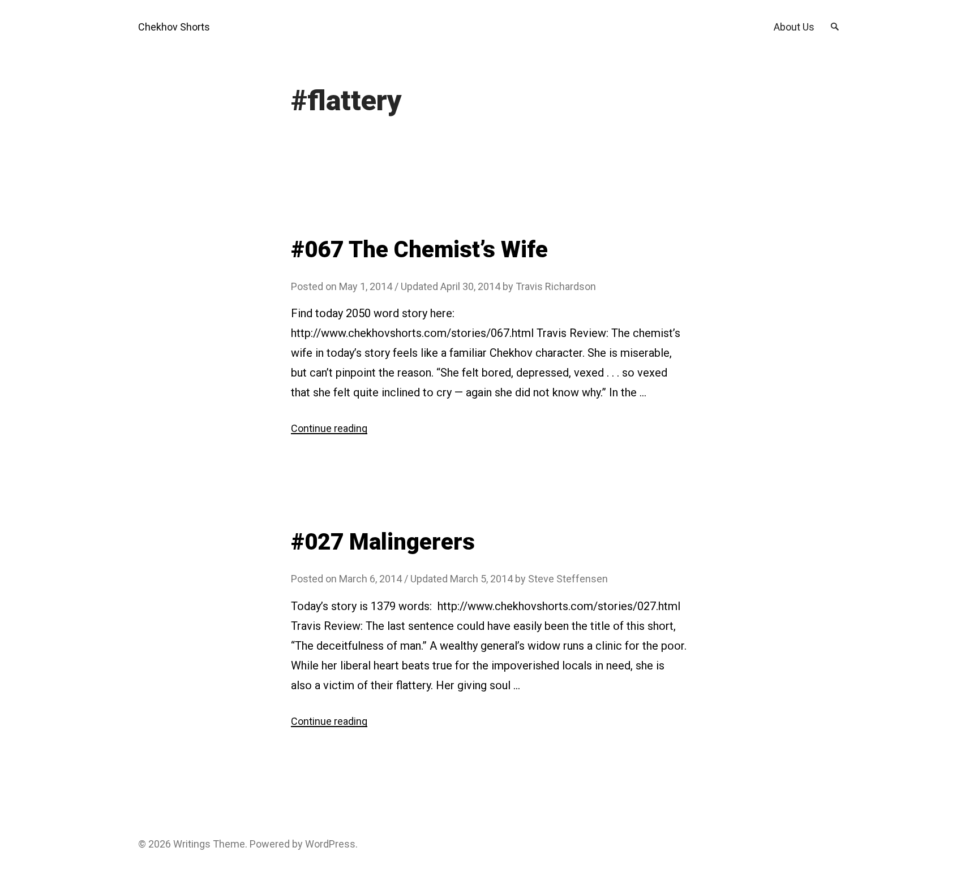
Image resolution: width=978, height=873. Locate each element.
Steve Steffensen (568, 579)
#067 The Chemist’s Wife (419, 249)
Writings (192, 844)
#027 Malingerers (383, 542)
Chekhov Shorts (174, 27)
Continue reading (329, 428)
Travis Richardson (556, 286)
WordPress (330, 844)
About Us (794, 27)
